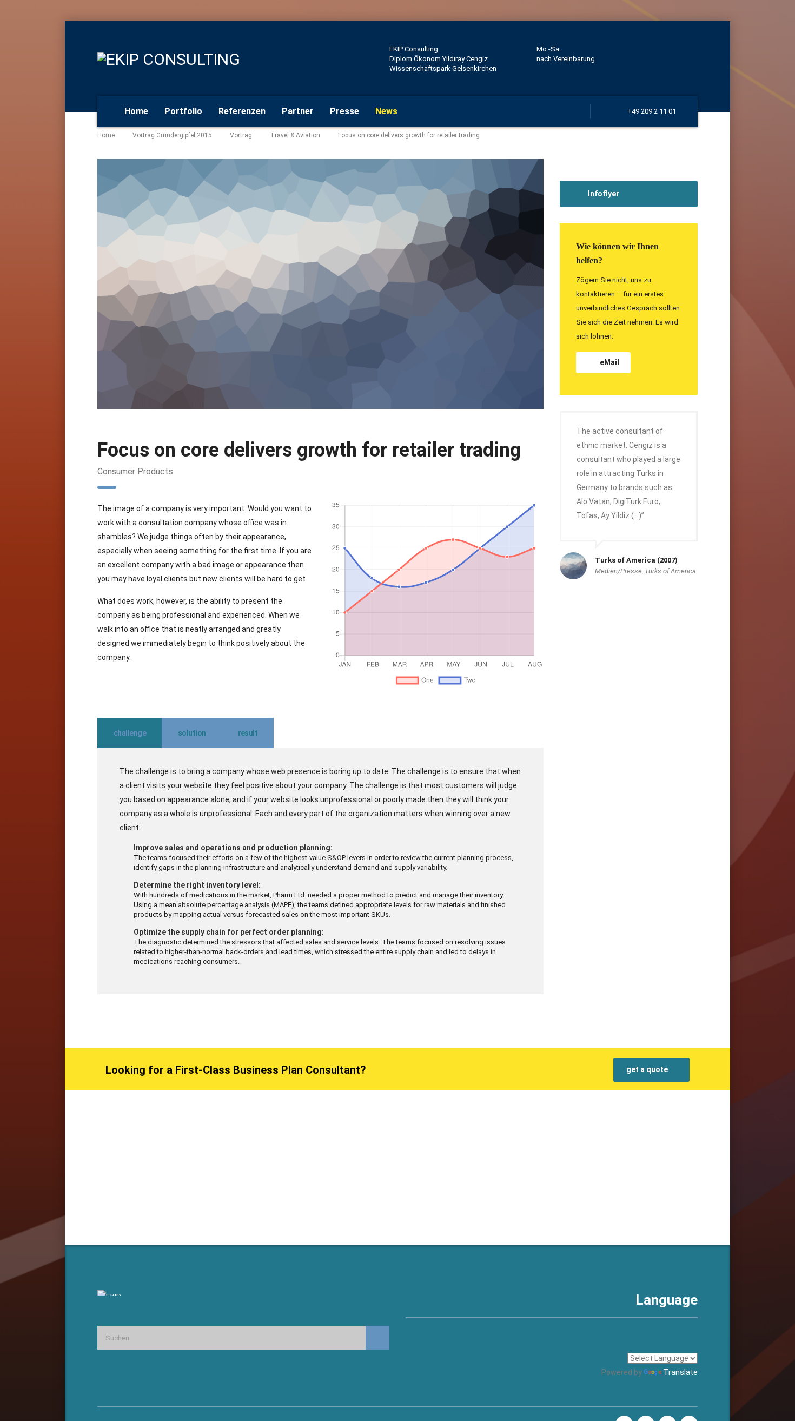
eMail (609, 362)
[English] (665, 1342)
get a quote (647, 1069)
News (386, 111)
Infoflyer (603, 193)
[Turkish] (678, 1342)
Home (136, 111)
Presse (344, 111)
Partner (298, 111)
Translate (681, 1372)
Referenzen (242, 111)
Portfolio (183, 111)
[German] (691, 1342)
